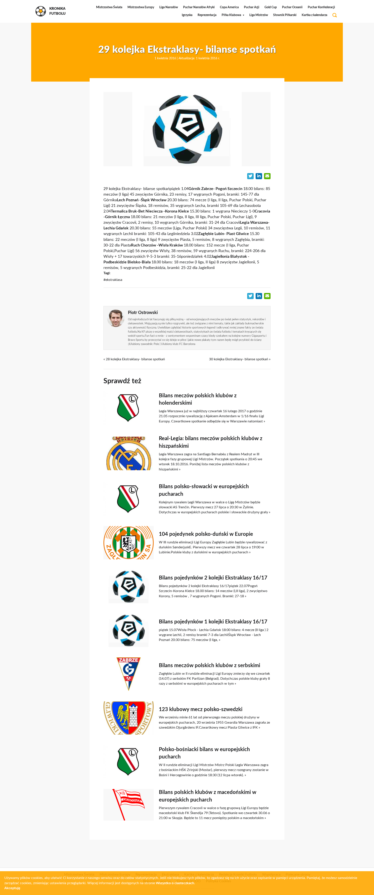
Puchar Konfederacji (321, 7)
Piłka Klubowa (231, 15)
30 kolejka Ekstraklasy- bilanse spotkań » (240, 359)
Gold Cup (270, 7)
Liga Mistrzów (258, 15)
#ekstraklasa (112, 280)
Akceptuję (12, 888)
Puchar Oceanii (292, 7)
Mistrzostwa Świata (109, 7)
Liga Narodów (168, 7)
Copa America (229, 7)
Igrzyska (187, 15)
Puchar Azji (251, 7)
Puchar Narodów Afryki (199, 7)
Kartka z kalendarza (314, 15)
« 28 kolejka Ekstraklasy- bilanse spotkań (134, 359)
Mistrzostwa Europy (140, 7)
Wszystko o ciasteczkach (175, 883)
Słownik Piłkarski (285, 15)
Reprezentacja (207, 15)
